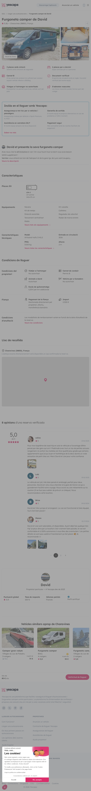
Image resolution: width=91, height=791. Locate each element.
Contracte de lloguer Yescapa (45, 726)
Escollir (13, 780)
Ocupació (24, 783)
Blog (4, 783)
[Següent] (31, 638)
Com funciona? (8, 722)
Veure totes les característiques (39, 248)
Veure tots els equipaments (37, 225)
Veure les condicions (34, 323)
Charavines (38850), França (21, 23)
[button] (4, 787)
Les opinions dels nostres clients (12, 739)
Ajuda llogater (8, 745)
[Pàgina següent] (65, 555)
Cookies (55, 783)
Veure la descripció (10, 161)
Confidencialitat (43, 783)
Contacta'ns (13, 783)
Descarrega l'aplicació (47, 5)
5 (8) (6, 23)
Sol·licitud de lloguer (77, 677)
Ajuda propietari (39, 739)
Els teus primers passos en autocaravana (13, 732)
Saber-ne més (10, 132)
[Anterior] (4, 638)
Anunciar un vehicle (70, 5)
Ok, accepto (37, 780)
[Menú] (85, 5)
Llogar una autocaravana (12, 726)
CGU (32, 783)
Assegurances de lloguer (43, 731)
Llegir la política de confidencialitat (14, 772)
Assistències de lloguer (42, 735)
